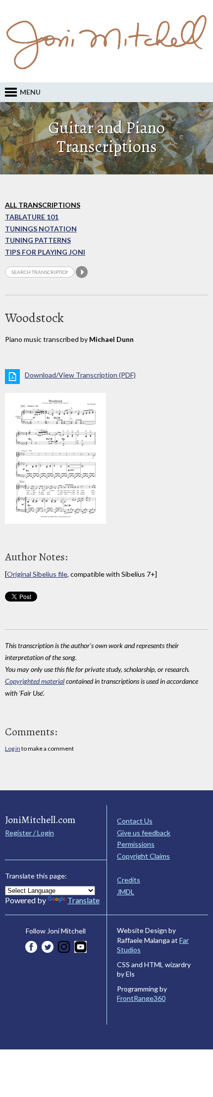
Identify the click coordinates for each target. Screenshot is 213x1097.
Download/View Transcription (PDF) (80, 375)
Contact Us (135, 821)
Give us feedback (143, 832)
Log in (12, 748)
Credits (128, 880)
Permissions (136, 844)
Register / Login (29, 832)
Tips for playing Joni (45, 252)
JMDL (125, 891)
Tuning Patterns (38, 240)
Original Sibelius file (37, 574)
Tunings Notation (41, 228)
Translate (83, 900)
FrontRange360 (141, 998)
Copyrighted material (34, 681)
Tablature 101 (31, 217)
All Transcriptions (42, 205)
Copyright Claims (143, 856)
